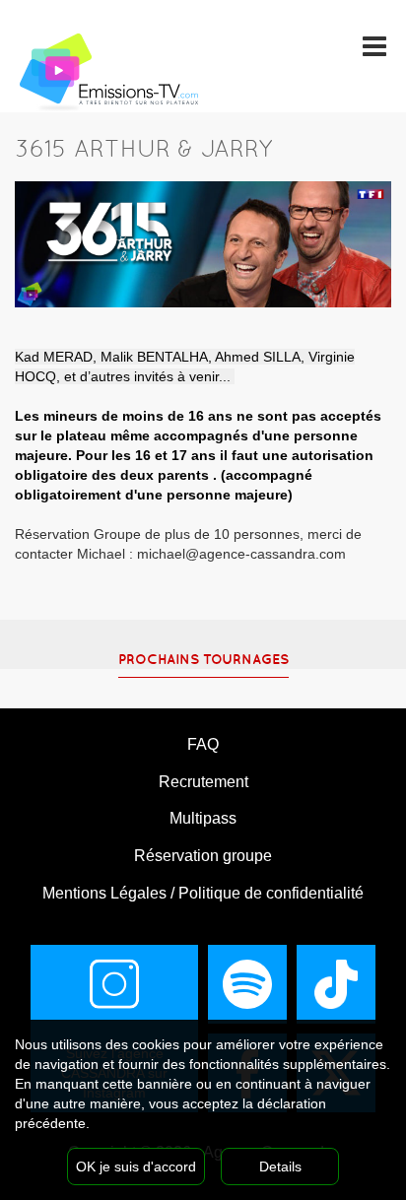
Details (280, 1166)
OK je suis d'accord (136, 1166)
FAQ (203, 744)
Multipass (203, 818)
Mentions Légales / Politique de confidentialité (203, 893)
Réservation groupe (203, 855)
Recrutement (203, 781)
